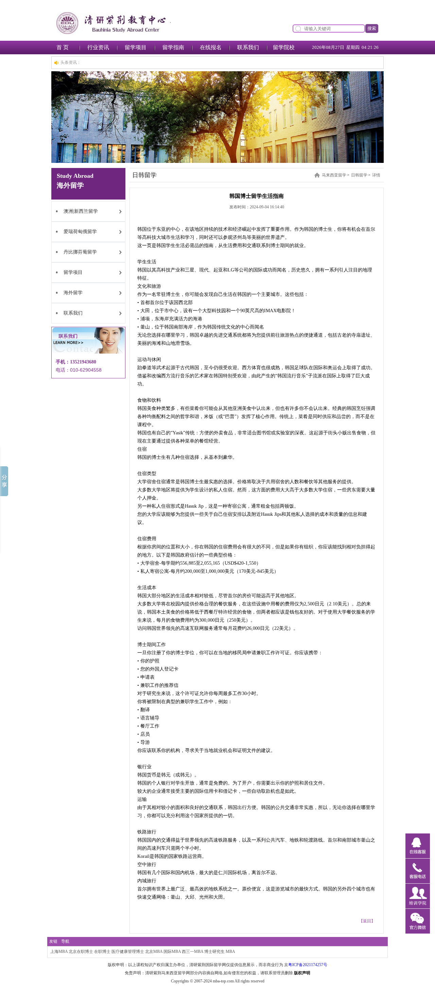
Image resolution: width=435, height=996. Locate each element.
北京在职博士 (81, 951)
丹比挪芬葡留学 (80, 252)
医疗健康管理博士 (127, 951)
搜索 (371, 28)
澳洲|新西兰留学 (81, 211)
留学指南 (173, 47)
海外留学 (73, 292)
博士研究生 (214, 951)
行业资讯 (98, 47)
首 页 (62, 47)
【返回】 (367, 921)
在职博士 (102, 951)
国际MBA (172, 951)
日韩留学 (359, 175)
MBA (230, 951)
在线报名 (211, 47)
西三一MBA (192, 951)
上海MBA (59, 951)
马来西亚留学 (334, 175)
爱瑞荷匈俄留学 (80, 231)
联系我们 (248, 47)
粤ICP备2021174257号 (307, 964)
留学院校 (284, 47)
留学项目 (135, 47)
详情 (376, 175)
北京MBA (153, 951)
